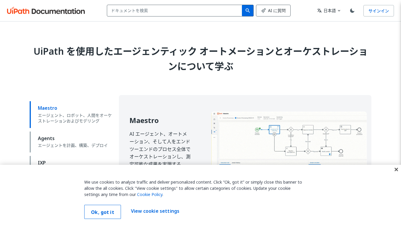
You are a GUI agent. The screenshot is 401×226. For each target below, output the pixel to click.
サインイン (378, 11)
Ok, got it (102, 212)
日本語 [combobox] (326, 10)
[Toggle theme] (352, 10)
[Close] (396, 169)
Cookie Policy (149, 194)
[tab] (72, 114)
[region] (200, 195)
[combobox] (175, 10)
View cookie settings (155, 211)
